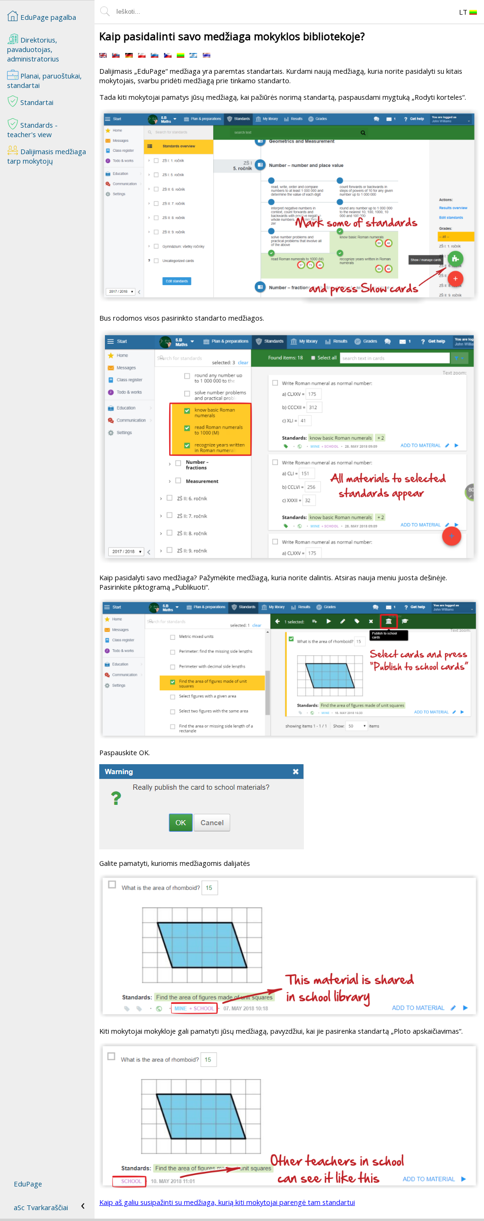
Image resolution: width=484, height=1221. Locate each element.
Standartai (35, 102)
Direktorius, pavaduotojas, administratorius (33, 49)
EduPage (28, 1183)
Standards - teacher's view (32, 129)
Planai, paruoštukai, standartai (44, 80)
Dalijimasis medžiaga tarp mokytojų (46, 156)
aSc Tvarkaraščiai (41, 1207)
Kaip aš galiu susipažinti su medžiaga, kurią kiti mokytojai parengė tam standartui (227, 1202)
